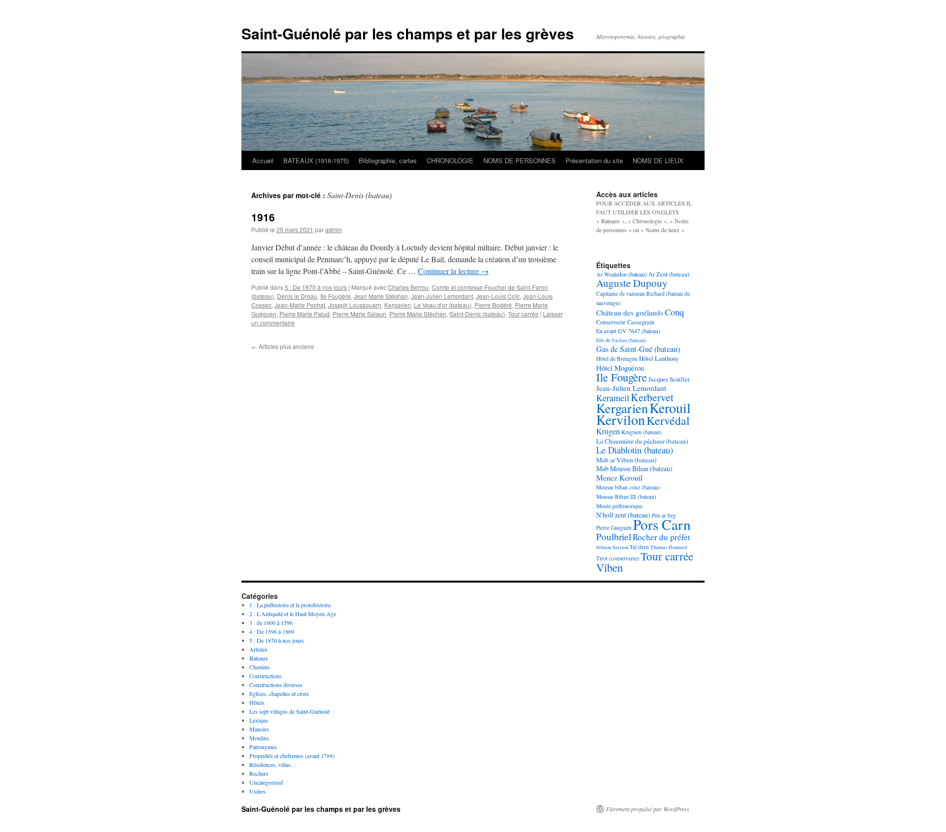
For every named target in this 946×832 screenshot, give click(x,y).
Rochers (259, 773)
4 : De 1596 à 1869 (271, 631)
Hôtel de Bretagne (617, 358)
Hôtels (257, 702)
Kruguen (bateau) (641, 432)
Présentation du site (594, 160)
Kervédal (668, 420)
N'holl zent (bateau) (623, 515)
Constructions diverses (276, 685)
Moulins (259, 738)
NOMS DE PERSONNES (519, 160)
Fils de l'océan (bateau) (621, 340)
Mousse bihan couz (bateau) (628, 487)
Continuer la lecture (453, 271)
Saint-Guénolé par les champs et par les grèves (407, 33)
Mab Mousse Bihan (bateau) (634, 468)
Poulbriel (613, 536)
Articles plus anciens (282, 346)
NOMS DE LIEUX (658, 160)
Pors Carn (662, 524)
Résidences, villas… (273, 764)
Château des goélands (629, 312)
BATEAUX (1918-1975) (316, 160)
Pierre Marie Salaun (359, 314)
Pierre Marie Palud (304, 314)
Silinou (603, 547)
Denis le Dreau (297, 296)
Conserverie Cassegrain (625, 322)
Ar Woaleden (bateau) (621, 274)
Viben (609, 567)
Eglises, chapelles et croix (279, 693)
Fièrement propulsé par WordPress (647, 809)
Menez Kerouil (619, 477)
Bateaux (258, 658)
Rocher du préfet (661, 537)
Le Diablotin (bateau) (634, 450)
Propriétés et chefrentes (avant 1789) (292, 756)
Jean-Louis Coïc (498, 296)
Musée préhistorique (619, 506)
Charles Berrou (408, 287)
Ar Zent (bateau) (668, 274)
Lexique (258, 720)
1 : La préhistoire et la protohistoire (290, 605)
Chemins (259, 667)
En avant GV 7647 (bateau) (628, 331)
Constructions (265, 676)
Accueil (262, 160)
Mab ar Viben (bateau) (626, 459)
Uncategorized (266, 782)
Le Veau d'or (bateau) (443, 305)
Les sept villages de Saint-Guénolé (289, 711)
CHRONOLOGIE (450, 160)
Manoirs (259, 729)
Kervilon (620, 419)
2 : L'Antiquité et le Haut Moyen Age (292, 614)
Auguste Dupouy (632, 283)
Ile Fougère (335, 296)
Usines (257, 791)
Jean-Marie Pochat (299, 305)
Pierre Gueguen (614, 527)
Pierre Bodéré (493, 305)
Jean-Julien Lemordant (442, 296)
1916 (263, 216)
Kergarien (397, 305)
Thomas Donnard (668, 547)
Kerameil (612, 398)
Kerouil (670, 407)
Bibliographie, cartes (388, 160)
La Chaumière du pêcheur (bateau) (642, 441)
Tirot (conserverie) (617, 558)
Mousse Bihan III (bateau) (626, 496)
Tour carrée (523, 314)
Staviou (620, 547)
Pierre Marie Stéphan (417, 314)
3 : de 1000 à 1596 (271, 622)
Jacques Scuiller (669, 379)
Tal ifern (639, 547)
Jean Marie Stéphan (381, 296)
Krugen (608, 431)
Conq (674, 312)
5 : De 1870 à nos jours (316, 287)
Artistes (258, 649)
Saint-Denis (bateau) (477, 314)
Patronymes (263, 747)
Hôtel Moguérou (620, 368)
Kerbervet (652, 397)
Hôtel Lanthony (658, 358)
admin (333, 229)
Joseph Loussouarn (354, 305)
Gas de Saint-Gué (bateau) (638, 349)
